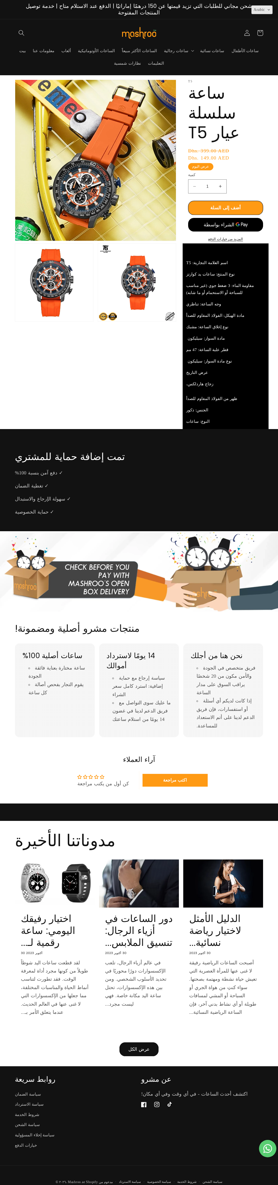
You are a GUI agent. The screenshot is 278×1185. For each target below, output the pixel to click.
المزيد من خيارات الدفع (225, 239)
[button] (21, 32)
